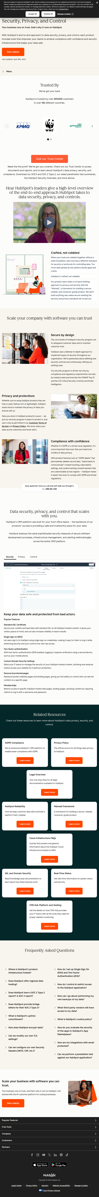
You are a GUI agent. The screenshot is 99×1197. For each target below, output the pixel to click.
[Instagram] (37, 1155)
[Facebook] (32, 1155)
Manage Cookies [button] (81, 1186)
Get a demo (13, 52)
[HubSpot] (49, 1175)
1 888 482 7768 (50, 489)
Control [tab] (33, 557)
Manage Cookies (64, 14)
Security (45, 1186)
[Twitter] (49, 1155)
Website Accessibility (61, 1186)
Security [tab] (10, 557)
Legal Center (16, 1186)
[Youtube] (43, 1155)
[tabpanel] (49, 628)
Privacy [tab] (21, 557)
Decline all (48, 14)
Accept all (32, 14)
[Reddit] (61, 1155)
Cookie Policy (63, 9)
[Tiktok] (67, 1155)
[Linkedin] (55, 1155)
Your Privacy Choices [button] (51, 1191)
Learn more (25, 760)
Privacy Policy (31, 1186)
